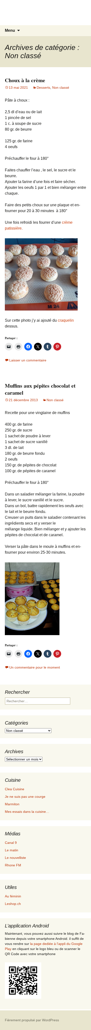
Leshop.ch (13, 904)
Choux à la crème (25, 80)
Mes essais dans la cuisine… (27, 812)
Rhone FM (13, 865)
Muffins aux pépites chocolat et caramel (40, 389)
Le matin (11, 850)
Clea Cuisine (14, 789)
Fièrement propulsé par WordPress (32, 1020)
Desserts (43, 87)
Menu (10, 30)
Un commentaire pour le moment (34, 667)
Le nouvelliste (15, 858)
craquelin (66, 320)
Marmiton (12, 804)
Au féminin (13, 896)
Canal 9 (11, 843)
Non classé (60, 87)
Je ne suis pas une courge (25, 796)
